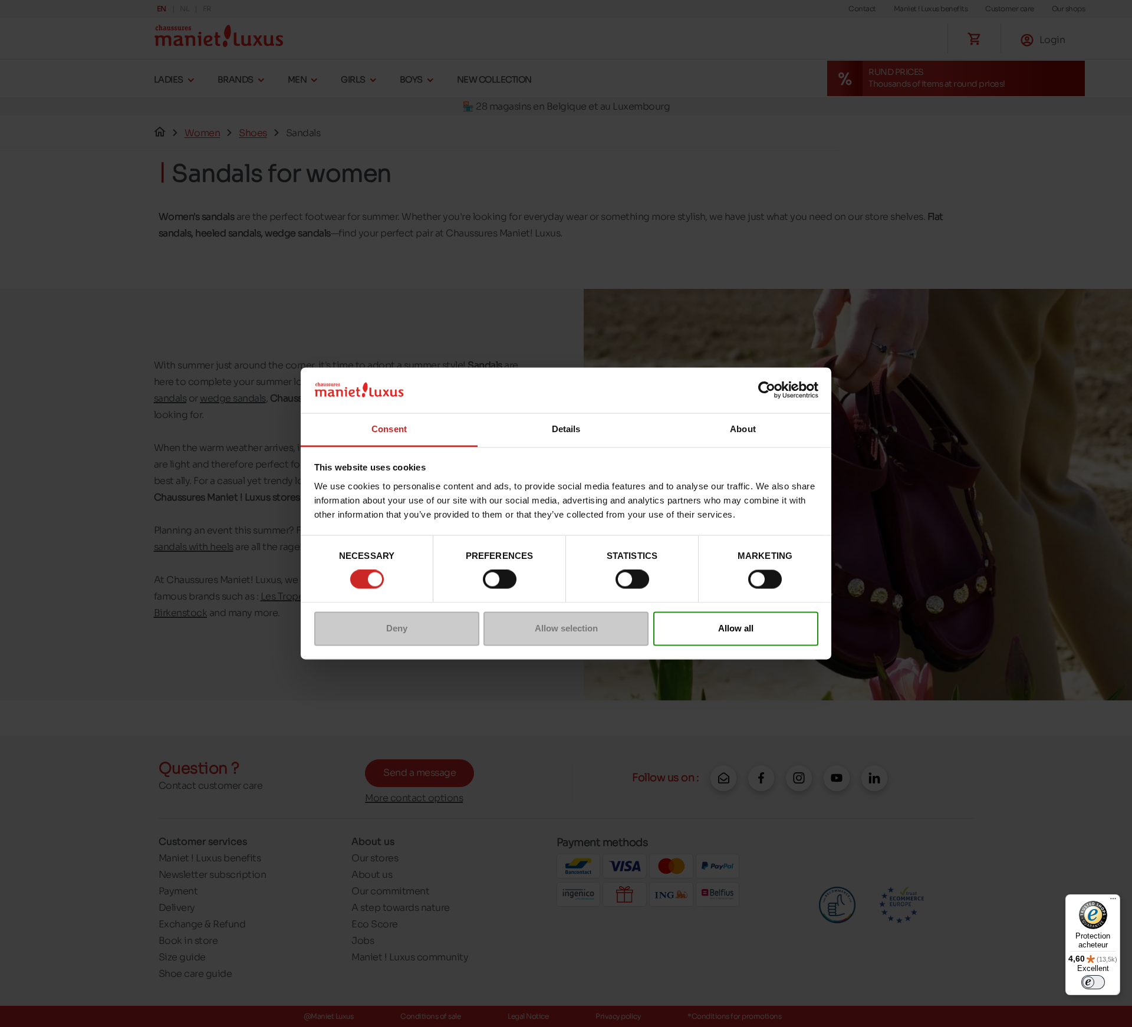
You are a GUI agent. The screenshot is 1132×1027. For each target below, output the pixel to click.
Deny (396, 628)
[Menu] (1113, 901)
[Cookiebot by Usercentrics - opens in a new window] (766, 390)
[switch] (499, 579)
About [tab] (743, 429)
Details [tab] (566, 429)
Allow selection (566, 628)
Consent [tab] (389, 429)
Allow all (735, 628)
